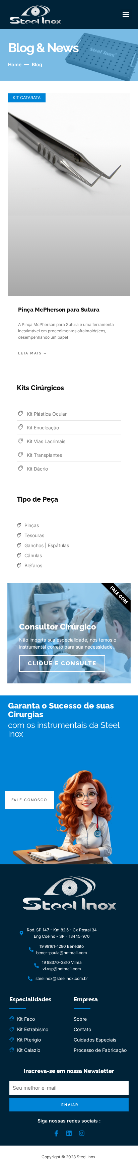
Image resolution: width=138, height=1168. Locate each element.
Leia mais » (32, 353)
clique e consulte (62, 663)
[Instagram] (82, 1133)
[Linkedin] (69, 1133)
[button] (126, 14)
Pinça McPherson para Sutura (58, 309)
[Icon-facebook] (56, 1133)
